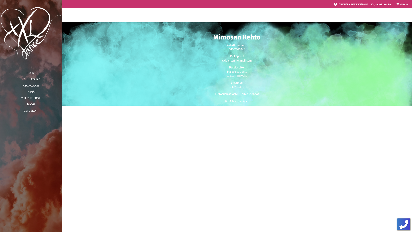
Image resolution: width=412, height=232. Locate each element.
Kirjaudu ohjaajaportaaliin (353, 4)
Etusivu (30, 73)
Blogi (31, 104)
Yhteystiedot (31, 98)
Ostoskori (30, 111)
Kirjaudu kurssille (381, 4)
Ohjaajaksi (31, 85)
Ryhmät (31, 92)
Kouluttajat (31, 79)
